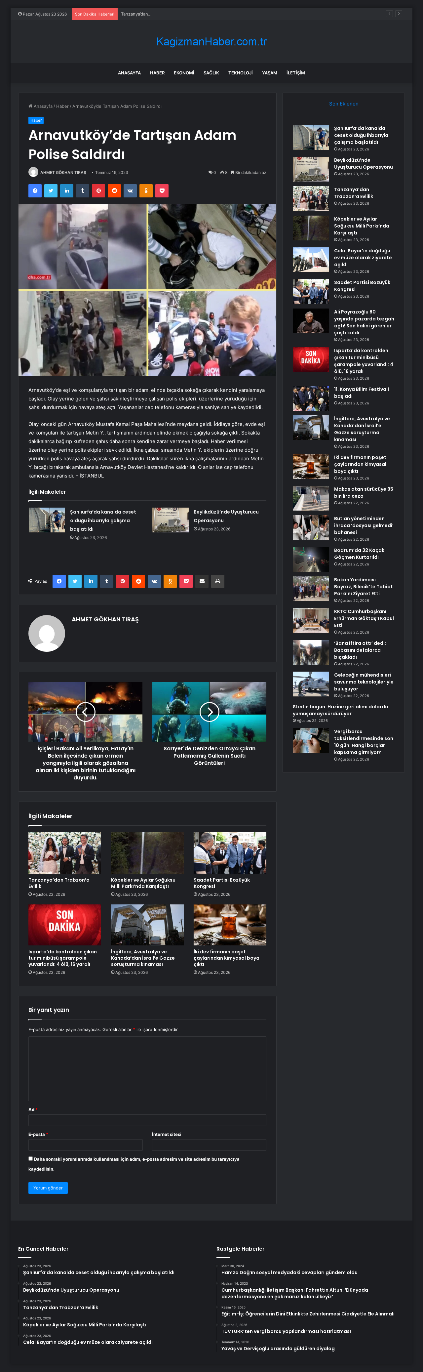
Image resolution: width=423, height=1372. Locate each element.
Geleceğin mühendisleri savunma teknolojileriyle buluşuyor (364, 682)
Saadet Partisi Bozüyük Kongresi (222, 883)
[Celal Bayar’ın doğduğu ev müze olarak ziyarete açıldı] (311, 259)
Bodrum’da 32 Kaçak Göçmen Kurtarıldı (359, 554)
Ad (33, 1109)
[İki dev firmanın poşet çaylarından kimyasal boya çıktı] (230, 924)
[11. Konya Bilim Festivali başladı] (311, 398)
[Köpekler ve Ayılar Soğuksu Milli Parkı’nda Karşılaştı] (147, 852)
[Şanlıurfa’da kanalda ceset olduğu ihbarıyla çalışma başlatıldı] (47, 520)
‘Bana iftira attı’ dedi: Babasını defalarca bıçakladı (360, 650)
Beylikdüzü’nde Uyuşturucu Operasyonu (363, 163)
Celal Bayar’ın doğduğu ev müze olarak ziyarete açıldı (363, 257)
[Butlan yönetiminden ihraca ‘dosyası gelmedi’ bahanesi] (311, 527)
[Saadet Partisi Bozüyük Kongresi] (230, 852)
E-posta (38, 1134)
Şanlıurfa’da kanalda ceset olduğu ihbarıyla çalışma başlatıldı (103, 520)
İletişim (296, 72)
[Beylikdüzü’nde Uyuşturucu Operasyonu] (170, 520)
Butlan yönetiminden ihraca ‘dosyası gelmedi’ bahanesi (364, 525)
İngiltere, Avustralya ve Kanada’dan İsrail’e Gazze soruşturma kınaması (143, 958)
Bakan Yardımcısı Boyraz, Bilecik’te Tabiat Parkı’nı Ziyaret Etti (363, 586)
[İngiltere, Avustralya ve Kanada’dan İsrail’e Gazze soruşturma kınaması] (147, 924)
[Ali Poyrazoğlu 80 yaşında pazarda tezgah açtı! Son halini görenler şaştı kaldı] (311, 321)
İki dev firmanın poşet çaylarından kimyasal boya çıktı (226, 958)
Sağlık (211, 72)
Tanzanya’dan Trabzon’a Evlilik (151, 14)
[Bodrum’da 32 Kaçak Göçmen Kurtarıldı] (311, 559)
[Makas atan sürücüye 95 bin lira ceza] (311, 498)
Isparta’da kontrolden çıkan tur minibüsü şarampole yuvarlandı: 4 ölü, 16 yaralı (62, 958)
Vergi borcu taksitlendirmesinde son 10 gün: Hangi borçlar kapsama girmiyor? (363, 742)
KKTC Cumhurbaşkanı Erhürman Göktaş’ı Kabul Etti (364, 618)
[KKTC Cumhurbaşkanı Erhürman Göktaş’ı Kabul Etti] (311, 620)
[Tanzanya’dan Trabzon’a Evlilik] (64, 852)
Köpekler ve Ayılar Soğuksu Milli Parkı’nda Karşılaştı (143, 883)
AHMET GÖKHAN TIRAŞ (63, 172)
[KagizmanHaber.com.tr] (211, 41)
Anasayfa (129, 72)
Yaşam (269, 72)
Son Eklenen (344, 104)
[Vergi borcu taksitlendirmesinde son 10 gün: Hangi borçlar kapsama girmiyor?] (311, 740)
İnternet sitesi (166, 1134)
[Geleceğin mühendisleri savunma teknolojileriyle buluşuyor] (311, 684)
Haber (157, 72)
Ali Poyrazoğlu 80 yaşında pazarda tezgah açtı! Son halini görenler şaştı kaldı (364, 322)
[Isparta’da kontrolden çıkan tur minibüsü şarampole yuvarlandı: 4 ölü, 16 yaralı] (64, 924)
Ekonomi (184, 72)
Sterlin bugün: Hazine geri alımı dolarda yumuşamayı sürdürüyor (340, 710)
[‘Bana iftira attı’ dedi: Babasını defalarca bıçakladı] (311, 652)
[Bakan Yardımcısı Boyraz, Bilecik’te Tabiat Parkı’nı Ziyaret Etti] (311, 588)
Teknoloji (240, 72)
